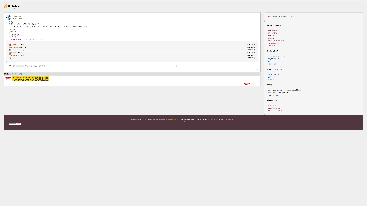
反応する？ (12, 66)
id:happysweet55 (16, 50)
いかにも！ (20, 66)
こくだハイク (271, 77)
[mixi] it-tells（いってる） (275, 59)
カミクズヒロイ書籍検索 (274, 108)
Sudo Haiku (271, 79)
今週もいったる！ (273, 64)
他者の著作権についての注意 (276, 40)
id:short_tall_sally (16, 47)
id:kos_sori (14, 53)
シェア (29, 40)
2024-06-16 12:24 (16, 40)
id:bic (12, 58)
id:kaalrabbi (16, 16)
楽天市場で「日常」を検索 (15, 74)
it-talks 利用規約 (272, 30)
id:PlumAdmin (15, 55)
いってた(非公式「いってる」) (276, 56)
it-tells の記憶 (271, 46)
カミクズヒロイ (272, 105)
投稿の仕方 (271, 38)
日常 (14, 19)
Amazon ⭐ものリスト (274, 95)
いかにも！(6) (38, 40)
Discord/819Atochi (273, 74)
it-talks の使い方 (272, 35)
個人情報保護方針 (273, 33)
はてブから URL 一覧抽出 (275, 110)
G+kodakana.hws (172, 119)
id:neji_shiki (14, 45)
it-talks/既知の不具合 (273, 43)
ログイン (270, 17)
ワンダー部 (271, 61)
